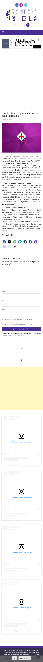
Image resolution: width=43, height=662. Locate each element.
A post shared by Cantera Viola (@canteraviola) (21, 631)
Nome (4, 292)
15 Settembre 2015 (7, 119)
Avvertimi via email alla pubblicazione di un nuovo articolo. (18, 324)
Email (4, 300)
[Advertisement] (21, 77)
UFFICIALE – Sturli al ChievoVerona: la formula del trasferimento (27, 43)
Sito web (4, 309)
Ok (14, 658)
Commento (5, 268)
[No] (40, 655)
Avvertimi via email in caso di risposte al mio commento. (17, 319)
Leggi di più (25, 658)
